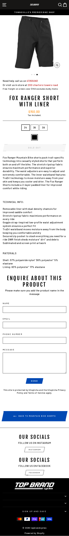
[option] (34, 12)
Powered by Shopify (34, 533)
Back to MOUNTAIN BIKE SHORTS (37, 416)
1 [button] (32, 75)
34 (25, 127)
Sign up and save (34, 511)
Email (7, 319)
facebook (34, 473)
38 (43, 127)
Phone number (12, 334)
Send (34, 381)
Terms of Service (36, 393)
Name (6, 303)
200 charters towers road (43, 85)
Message (9, 350)
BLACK (34, 137)
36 (34, 127)
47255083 (32, 80)
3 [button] (37, 75)
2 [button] (34, 75)
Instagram (34, 450)
